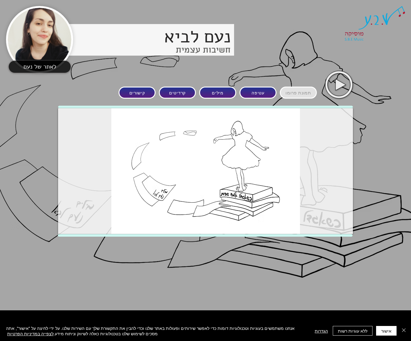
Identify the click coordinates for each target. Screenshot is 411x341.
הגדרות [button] (321, 331)
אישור (386, 331)
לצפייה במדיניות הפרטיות (30, 333)
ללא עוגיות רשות (352, 331)
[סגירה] (403, 330)
